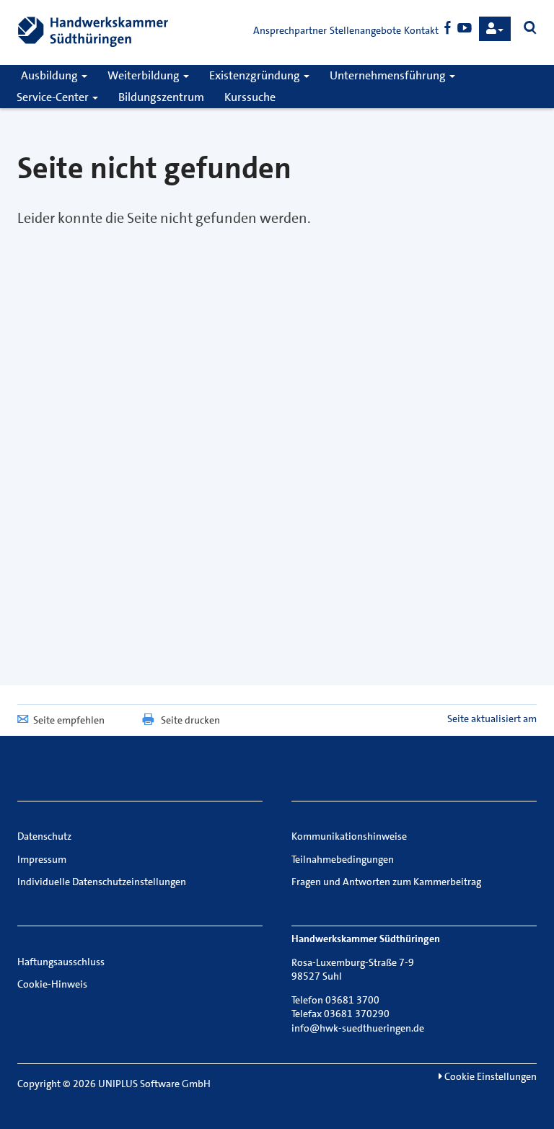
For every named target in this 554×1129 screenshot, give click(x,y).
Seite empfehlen (69, 719)
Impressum (41, 859)
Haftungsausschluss (61, 961)
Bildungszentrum (161, 97)
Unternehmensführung (389, 75)
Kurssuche (250, 97)
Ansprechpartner (290, 30)
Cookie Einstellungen (489, 1076)
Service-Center (54, 97)
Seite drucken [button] (190, 719)
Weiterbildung (144, 75)
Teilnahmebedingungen (342, 859)
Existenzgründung (255, 75)
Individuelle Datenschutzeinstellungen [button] (101, 881)
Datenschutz (44, 836)
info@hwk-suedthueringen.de (357, 1028)
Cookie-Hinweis (52, 984)
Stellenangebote (365, 30)
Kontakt (421, 30)
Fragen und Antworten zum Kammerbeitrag (386, 881)
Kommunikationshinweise (349, 836)
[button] (495, 29)
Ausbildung (50, 75)
